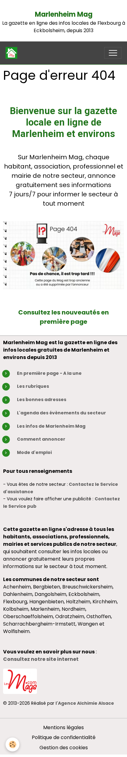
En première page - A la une (49, 373)
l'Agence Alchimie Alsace (84, 703)
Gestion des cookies (63, 747)
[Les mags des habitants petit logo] (20, 680)
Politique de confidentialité (64, 737)
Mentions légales (63, 727)
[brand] (13, 53)
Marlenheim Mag (63, 14)
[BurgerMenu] (112, 53)
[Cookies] (12, 744)
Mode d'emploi (34, 452)
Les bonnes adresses (41, 399)
